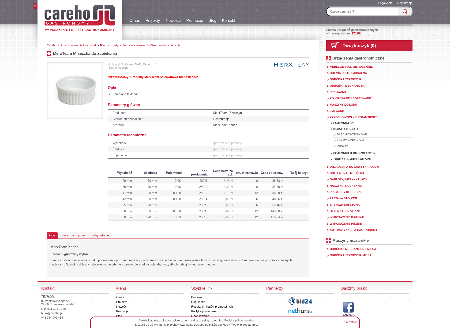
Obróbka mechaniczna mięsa (353, 249)
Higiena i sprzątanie (345, 211)
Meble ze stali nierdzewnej (352, 66)
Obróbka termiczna (346, 79)
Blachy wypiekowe (352, 134)
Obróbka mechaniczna (348, 85)
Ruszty (342, 146)
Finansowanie (200, 316)
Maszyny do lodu (343, 104)
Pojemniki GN (343, 123)
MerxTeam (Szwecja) (227, 113)
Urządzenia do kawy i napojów (354, 166)
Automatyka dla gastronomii (353, 230)
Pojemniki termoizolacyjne (355, 153)
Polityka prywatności (204, 311)
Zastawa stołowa (344, 198)
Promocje (194, 20)
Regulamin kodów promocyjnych (212, 306)
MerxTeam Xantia (225, 125)
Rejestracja (404, 3)
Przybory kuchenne (346, 192)
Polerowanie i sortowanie (351, 98)
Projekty (153, 20)
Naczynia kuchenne (346, 185)
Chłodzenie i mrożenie (347, 173)
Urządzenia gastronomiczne (358, 58)
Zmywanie (337, 111)
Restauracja (221, 119)
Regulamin (198, 302)
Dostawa (196, 297)
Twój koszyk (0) (359, 45)
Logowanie (385, 3)
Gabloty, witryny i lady (348, 179)
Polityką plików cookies (239, 320)
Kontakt (228, 20)
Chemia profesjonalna (348, 73)
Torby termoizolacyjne (352, 159)
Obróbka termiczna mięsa (350, 255)
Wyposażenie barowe (347, 217)
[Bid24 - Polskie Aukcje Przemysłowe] (300, 301)
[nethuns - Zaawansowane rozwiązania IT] (300, 310)
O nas (134, 20)
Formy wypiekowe (351, 140)
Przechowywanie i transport (353, 117)
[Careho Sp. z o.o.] (80, 19)
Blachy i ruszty (346, 128)
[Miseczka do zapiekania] (75, 90)
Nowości (173, 20)
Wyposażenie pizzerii (346, 223)
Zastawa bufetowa (345, 204)
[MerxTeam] (291, 65)
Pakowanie (338, 92)
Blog (212, 20)
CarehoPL (348, 314)
